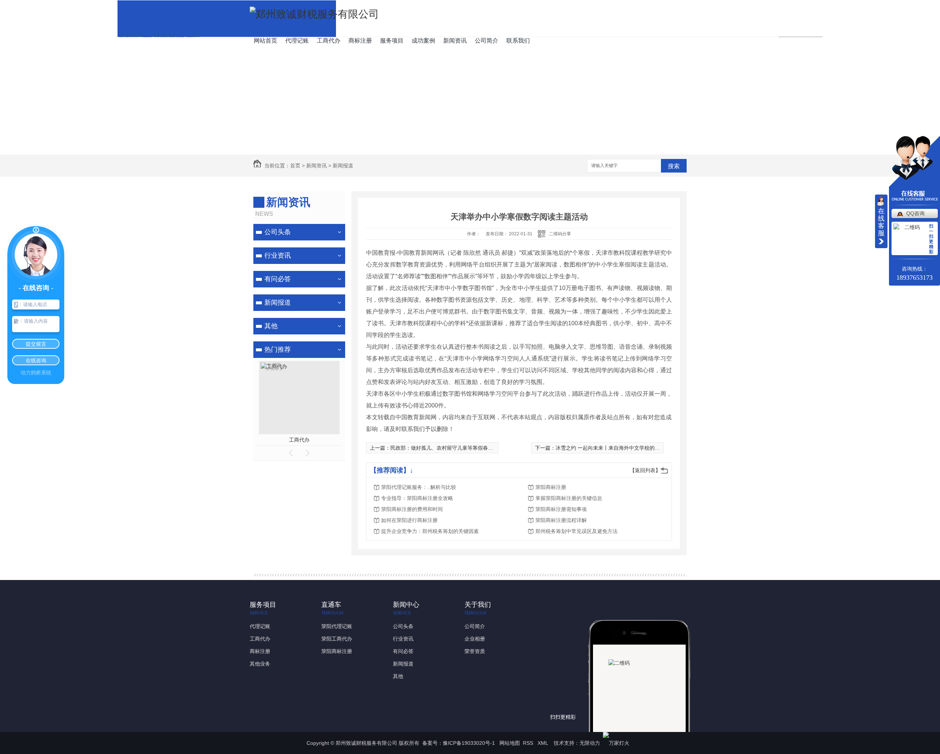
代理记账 (297, 40)
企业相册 (474, 639)
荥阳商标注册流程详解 (561, 520)
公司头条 (277, 232)
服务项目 (392, 40)
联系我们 (518, 40)
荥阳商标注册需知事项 (561, 509)
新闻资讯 (455, 40)
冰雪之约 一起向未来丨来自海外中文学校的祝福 (610, 448)
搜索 (674, 166)
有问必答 (277, 279)
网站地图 (509, 743)
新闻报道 (343, 165)
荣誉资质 (474, 651)
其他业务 (260, 664)
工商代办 (328, 40)
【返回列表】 (645, 470)
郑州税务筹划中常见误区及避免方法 (576, 531)
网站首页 (265, 40)
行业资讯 (277, 255)
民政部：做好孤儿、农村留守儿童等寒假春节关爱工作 (452, 448)
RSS (529, 743)
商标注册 (360, 40)
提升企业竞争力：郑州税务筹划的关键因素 (430, 531)
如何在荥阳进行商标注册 (409, 520)
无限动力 (589, 743)
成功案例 (423, 40)
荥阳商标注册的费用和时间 (412, 509)
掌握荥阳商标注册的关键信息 (568, 498)
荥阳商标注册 (550, 487)
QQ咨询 (915, 213)
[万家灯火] (616, 743)
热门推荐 (277, 349)
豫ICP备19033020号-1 (469, 743)
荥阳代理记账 (336, 626)
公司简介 (486, 40)
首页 (295, 165)
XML (543, 743)
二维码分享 (560, 233)
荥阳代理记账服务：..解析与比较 (418, 487)
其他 (271, 326)
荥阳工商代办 (336, 639)
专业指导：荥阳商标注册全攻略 (417, 498)
